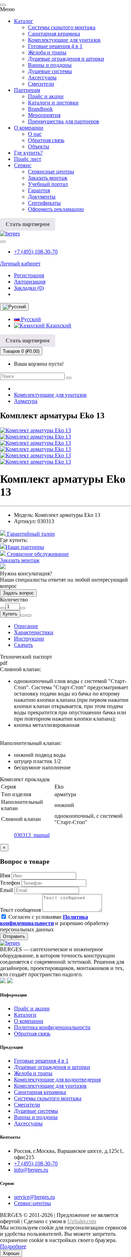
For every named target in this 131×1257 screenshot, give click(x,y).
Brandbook (40, 109)
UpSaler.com (81, 1221)
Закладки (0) (29, 288)
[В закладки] (23, 615)
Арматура (25, 401)
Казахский (58, 325)
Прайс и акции (46, 96)
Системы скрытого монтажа (61, 27)
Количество (14, 600)
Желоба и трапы (47, 52)
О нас (35, 134)
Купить (10, 613)
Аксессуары (42, 77)
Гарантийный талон (30, 534)
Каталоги (25, 1015)
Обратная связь (46, 140)
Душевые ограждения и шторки (66, 59)
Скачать (23, 645)
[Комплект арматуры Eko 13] (35, 430)
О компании (28, 128)
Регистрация (29, 275)
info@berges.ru (31, 1170)
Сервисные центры (51, 171)
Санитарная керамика (54, 34)
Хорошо (11, 1253)
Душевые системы (50, 71)
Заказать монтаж (47, 178)
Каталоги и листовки (53, 103)
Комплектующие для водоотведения (57, 1080)
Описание (26, 626)
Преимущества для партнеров (63, 121)
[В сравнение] (28, 615)
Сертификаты (44, 203)
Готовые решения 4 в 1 (55, 46)
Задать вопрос (18, 593)
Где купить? (28, 153)
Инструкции (29, 639)
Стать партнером (28, 224)
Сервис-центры (32, 1203)
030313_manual (32, 835)
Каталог (23, 21)
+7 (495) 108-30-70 (36, 252)
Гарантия (39, 190)
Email (6, 890)
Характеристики (33, 632)
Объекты (38, 146)
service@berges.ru (34, 1197)
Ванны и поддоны (50, 65)
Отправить (14, 936)
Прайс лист (27, 159)
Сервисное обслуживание (37, 554)
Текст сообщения (20, 910)
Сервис (22, 165)
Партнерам (27, 90)
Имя (5, 875)
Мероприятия (44, 115)
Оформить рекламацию (56, 209)
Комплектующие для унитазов (64, 40)
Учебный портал (48, 184)
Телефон (10, 883)
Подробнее (13, 1246)
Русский (30, 319)
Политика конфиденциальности (52, 1027)
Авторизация (29, 282)
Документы (42, 197)
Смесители (41, 84)
